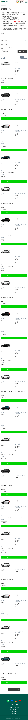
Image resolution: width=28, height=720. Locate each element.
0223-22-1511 (3, 679)
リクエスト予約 (5, 87)
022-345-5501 (3, 334)
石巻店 (2, 583)
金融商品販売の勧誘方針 (14, 707)
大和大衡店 (3, 333)
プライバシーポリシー (14, 709)
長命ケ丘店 (3, 489)
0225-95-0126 (3, 585)
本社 (2, 301)
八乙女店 (2, 113)
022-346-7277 (3, 459)
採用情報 (14, 713)
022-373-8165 (3, 115)
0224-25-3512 (3, 647)
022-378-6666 (3, 491)
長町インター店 (4, 521)
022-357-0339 (3, 271)
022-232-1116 (3, 303)
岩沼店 (2, 677)
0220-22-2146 (3, 177)
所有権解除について (14, 704)
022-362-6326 (3, 209)
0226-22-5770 (3, 83)
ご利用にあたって (14, 711)
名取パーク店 (3, 145)
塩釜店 (2, 207)
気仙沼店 (2, 82)
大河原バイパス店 (4, 615)
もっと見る (14, 689)
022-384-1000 (3, 146)
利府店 (2, 270)
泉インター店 (3, 458)
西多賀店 (2, 364)
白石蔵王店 (3, 646)
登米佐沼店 (3, 176)
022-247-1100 (3, 522)
